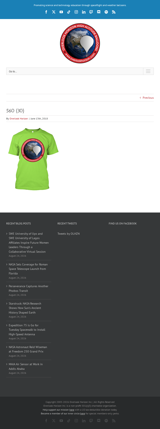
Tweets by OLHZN (69, 234)
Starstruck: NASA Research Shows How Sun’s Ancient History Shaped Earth (25, 308)
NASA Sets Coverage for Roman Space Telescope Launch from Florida (28, 269)
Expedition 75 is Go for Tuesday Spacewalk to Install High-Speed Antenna (27, 329)
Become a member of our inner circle (63, 413)
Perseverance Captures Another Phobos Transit (28, 288)
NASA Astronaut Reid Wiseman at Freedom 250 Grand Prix (28, 349)
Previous (148, 98)
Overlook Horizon (19, 118)
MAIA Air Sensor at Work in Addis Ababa (26, 366)
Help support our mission (58, 409)
